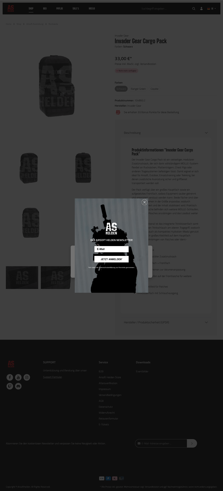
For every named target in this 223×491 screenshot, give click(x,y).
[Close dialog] (144, 202)
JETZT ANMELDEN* (111, 259)
